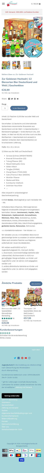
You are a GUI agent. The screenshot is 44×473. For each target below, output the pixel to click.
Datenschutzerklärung (10, 424)
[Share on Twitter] (12, 98)
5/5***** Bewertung (9, 400)
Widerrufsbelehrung (9, 419)
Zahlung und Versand (23, 387)
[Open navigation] (3, 3)
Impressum (6, 402)
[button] (7, 318)
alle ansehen (36, 284)
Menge (4, 104)
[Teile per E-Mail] (18, 98)
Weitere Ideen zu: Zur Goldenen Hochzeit (17, 74)
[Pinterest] (22, 358)
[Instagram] (29, 358)
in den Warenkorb (19, 108)
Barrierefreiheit (8, 405)
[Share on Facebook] (9, 98)
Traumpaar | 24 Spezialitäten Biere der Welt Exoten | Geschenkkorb (32, 312)
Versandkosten (15, 93)
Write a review (5, 338)
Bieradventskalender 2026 (12, 429)
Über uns (5, 427)
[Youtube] (26, 358)
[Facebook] (19, 358)
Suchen (5, 410)
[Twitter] (15, 358)
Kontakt (5, 421)
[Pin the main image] (15, 98)
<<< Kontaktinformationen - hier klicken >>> (19, 230)
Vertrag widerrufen (11, 396)
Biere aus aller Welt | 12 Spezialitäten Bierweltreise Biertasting (11, 312)
